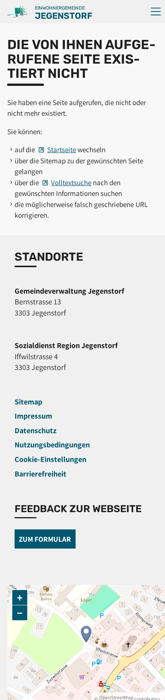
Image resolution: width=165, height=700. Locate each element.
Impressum (33, 416)
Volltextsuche (71, 182)
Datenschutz (35, 430)
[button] (156, 11)
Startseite (61, 149)
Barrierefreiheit (40, 474)
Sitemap (28, 402)
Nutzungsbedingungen (52, 445)
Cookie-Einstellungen (50, 459)
